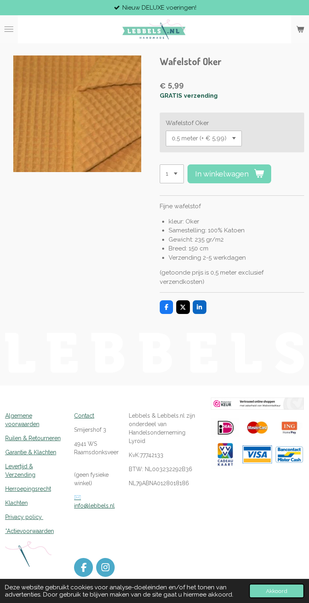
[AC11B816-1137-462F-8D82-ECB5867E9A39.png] (289, 455)
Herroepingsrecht (28, 489)
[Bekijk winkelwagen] (300, 29)
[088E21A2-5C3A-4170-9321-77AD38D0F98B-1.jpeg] (225, 455)
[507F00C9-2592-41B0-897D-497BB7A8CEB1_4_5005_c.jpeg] (257, 427)
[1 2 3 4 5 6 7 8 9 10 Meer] (172, 173)
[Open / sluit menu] (9, 29)
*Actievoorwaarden (29, 531)
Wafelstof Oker (187, 123)
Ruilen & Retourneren (33, 438)
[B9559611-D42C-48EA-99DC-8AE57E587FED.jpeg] (225, 427)
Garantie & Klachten (30, 452)
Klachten (16, 503)
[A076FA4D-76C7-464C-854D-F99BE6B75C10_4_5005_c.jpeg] (289, 427)
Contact (84, 415)
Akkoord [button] (276, 591)
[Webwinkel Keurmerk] (257, 407)
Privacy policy (24, 517)
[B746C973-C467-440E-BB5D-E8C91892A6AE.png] (257, 455)
